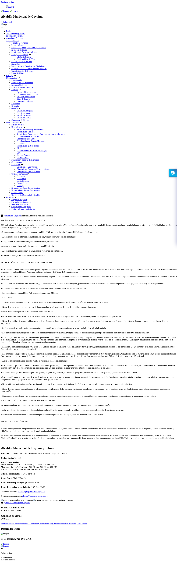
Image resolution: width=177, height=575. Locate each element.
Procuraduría (22, 183)
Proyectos (10, 197)
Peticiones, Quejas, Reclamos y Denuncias (28, 47)
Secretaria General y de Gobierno (30, 129)
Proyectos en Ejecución (21, 202)
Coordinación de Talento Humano (30, 141)
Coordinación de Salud (26, 139)
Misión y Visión (17, 125)
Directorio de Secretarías (27, 167)
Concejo (20, 185)
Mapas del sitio (23, 524)
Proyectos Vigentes (19, 200)
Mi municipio (11, 78)
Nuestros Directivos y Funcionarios (25, 190)
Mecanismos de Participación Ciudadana (28, 66)
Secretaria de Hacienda (26, 132)
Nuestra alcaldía (12, 122)
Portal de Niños (17, 73)
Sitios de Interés (23, 99)
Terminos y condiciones (39, 524)
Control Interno (23, 181)
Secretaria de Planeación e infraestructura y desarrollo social (41, 134)
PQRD (53, 524)
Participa (9, 75)
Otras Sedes (82, 524)
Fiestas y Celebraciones (26, 92)
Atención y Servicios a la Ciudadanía (14, 39)
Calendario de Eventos (20, 120)
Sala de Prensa (17, 192)
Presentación (16, 80)
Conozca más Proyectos (21, 207)
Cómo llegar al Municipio (27, 94)
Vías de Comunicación (26, 97)
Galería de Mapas (24, 113)
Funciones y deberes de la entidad (25, 160)
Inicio (8, 31)
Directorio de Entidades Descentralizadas (33, 169)
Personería (21, 176)
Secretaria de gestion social (28, 146)
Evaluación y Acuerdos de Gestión (25, 188)
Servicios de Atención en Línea (24, 52)
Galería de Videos (24, 115)
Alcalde (20, 148)
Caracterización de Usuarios (22, 71)
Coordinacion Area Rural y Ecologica (32, 150)
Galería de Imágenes (25, 111)
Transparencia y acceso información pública (15, 34)
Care (18, 153)
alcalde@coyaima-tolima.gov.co (35, 496)
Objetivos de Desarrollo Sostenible (25, 195)
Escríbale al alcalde (19, 50)
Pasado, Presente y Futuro (22, 87)
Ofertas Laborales (24, 57)
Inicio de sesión (7, 2)
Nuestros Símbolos (19, 85)
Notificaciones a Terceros (21, 61)
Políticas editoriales (9, 524)
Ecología (15, 106)
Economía (15, 104)
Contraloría (21, 178)
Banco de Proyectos (19, 204)
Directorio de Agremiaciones (28, 171)
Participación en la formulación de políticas (29, 68)
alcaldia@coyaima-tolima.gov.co (31, 491)
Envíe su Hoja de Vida (26, 59)
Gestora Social (23, 157)
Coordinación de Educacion (28, 136)
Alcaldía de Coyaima (12, 216)
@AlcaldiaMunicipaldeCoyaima (17, 503)
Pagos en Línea (17, 45)
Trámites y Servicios (19, 43)
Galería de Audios (24, 118)
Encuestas (15, 64)
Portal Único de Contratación (23, 209)
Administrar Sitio (8, 22)
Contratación (22, 143)
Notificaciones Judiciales (66, 524)
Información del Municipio (22, 83)
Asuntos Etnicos (23, 155)
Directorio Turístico (25, 101)
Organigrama (16, 162)
